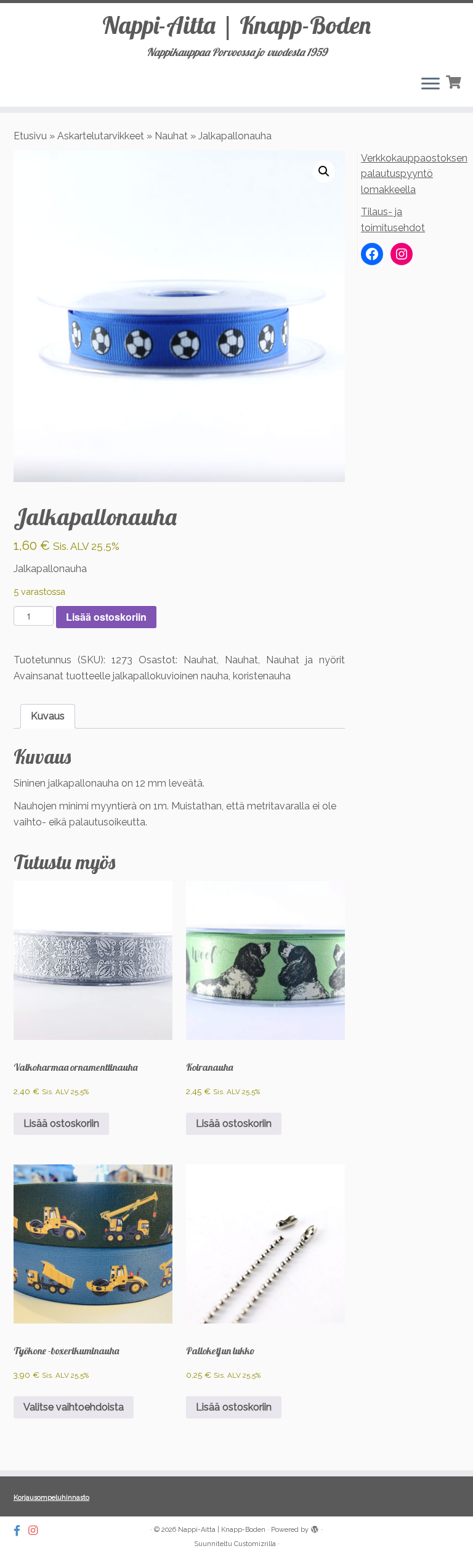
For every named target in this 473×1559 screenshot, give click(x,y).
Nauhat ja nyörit (305, 660)
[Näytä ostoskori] (455, 81)
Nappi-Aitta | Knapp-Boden (236, 24)
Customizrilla (255, 1544)
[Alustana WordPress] (314, 1527)
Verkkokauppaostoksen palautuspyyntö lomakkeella (414, 173)
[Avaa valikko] (430, 84)
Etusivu (30, 136)
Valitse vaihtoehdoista (73, 1407)
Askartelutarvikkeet (100, 136)
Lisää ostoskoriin (106, 617)
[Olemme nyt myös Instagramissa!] (37, 1530)
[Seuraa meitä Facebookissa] (21, 1530)
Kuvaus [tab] (48, 716)
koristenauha (262, 676)
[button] (324, 171)
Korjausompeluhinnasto (51, 1498)
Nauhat (171, 136)
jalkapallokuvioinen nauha (170, 676)
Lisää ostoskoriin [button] (61, 1123)
